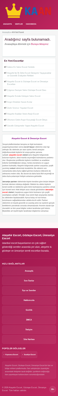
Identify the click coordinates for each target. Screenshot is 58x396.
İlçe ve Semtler (29, 290)
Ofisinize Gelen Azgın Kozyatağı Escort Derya (27, 120)
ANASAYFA (7, 24)
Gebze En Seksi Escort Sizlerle (21, 67)
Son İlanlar (29, 281)
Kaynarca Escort (11, 354)
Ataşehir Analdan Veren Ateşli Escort (23, 114)
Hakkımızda (31, 24)
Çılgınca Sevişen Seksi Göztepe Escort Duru (26, 90)
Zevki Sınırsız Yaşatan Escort (20, 108)
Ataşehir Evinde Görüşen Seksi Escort (23, 96)
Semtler (19, 24)
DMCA (29, 320)
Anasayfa (6, 32)
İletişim (29, 329)
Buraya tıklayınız (39, 44)
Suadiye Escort (30, 354)
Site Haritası (29, 339)
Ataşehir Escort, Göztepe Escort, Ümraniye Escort (28, 237)
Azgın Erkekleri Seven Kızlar (19, 102)
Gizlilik (29, 310)
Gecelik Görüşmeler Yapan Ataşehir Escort (25, 126)
